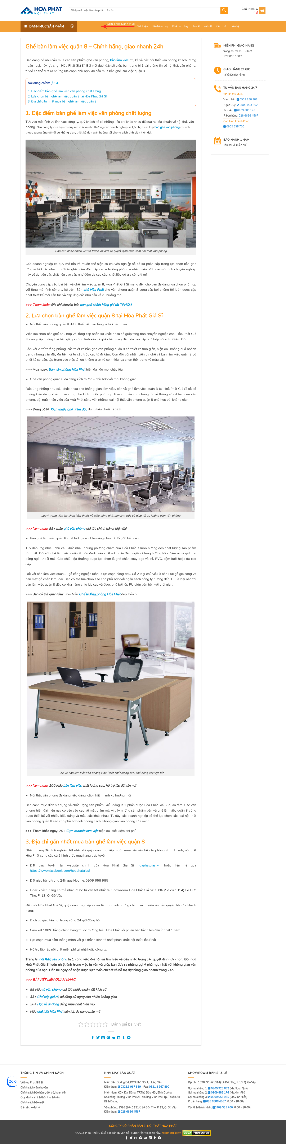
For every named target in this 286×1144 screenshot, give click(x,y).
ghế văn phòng (74, 528)
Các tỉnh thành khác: (210, 1107)
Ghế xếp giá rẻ (47, 997)
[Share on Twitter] (98, 1038)
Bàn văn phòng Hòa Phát (67, 369)
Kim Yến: (239, 110)
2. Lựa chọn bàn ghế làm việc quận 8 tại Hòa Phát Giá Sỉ (67, 96)
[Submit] (224, 10)
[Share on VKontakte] (113, 1038)
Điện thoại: (122, 1112)
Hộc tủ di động (48, 1004)
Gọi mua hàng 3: (208, 1097)
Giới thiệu (142, 26)
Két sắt (208, 26)
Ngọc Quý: (240, 105)
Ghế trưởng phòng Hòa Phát (99, 594)
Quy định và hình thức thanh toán (40, 1097)
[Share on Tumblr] (123, 1038)
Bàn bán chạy (160, 26)
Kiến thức (221, 26)
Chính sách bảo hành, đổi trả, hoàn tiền (43, 1093)
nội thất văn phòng (53, 959)
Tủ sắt (196, 26)
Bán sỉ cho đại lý (30, 1107)
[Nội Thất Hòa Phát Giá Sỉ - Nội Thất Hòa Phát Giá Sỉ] (41, 10)
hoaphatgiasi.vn (149, 865)
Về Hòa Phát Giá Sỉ (32, 1082)
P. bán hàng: (240, 116)
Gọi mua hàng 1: (208, 1088)
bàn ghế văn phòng (167, 127)
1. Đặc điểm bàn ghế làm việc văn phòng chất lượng (64, 91)
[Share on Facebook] (92, 1038)
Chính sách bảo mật (32, 1102)
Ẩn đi (55, 83)
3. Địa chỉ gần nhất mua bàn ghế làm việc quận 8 (62, 101)
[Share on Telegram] (128, 1038)
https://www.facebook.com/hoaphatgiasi (60, 870)
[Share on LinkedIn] (118, 1038)
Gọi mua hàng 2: (208, 1093)
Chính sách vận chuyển (34, 1088)
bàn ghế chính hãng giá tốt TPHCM (105, 304)
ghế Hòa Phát (93, 289)
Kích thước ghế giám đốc (69, 409)
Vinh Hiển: (240, 99)
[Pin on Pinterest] (108, 1038)
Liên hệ (235, 26)
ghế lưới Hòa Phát (50, 1011)
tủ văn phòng (51, 989)
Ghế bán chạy (180, 26)
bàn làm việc (119, 60)
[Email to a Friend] (103, 1038)
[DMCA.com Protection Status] (196, 1132)
